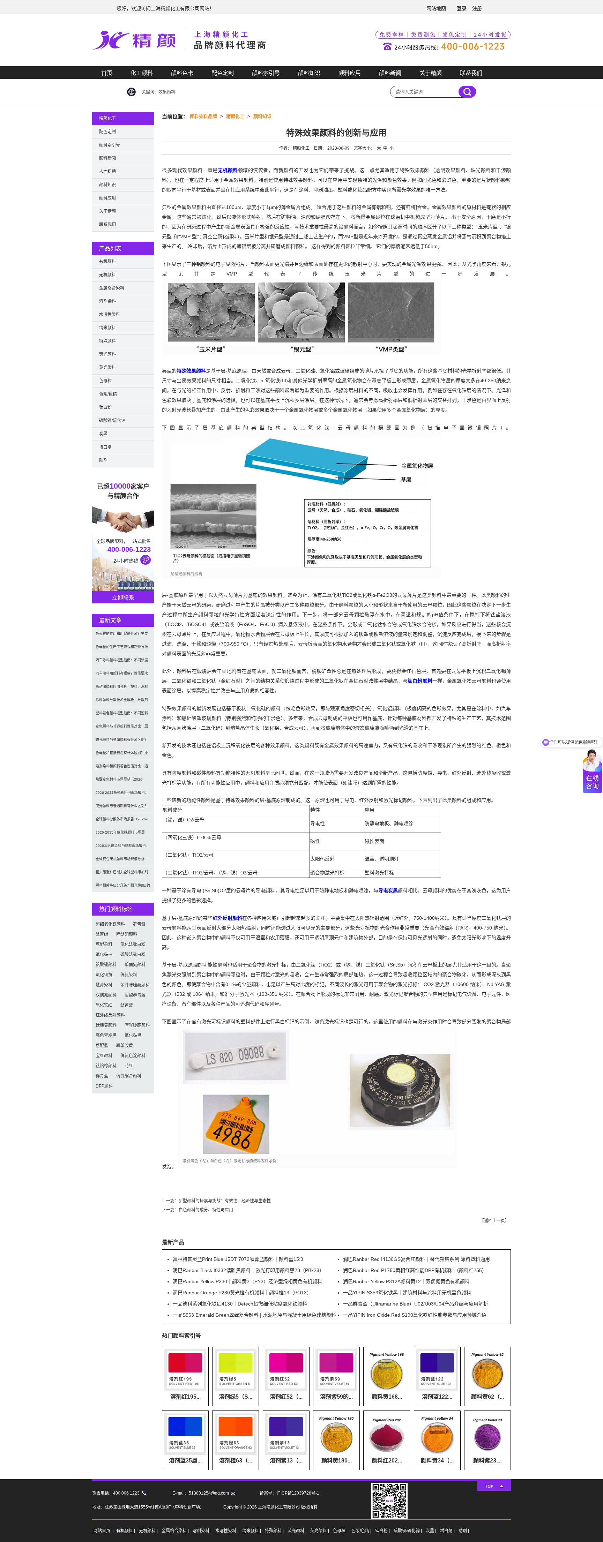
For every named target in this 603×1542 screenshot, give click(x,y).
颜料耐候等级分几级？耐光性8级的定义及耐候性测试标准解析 (123, 887)
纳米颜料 (107, 327)
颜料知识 (309, 73)
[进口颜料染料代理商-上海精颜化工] (301, 64)
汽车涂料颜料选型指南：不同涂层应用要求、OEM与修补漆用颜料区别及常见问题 (122, 662)
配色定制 (222, 73)
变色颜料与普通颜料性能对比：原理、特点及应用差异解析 (122, 728)
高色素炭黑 (106, 1035)
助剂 (103, 460)
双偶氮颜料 (106, 995)
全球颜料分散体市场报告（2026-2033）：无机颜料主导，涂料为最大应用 (122, 821)
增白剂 (105, 447)
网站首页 (102, 1530)
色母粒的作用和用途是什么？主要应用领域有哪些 (122, 636)
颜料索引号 (266, 73)
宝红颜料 (104, 1055)
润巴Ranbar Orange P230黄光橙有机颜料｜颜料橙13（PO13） (242, 1292)
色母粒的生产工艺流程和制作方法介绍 (122, 649)
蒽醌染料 (104, 944)
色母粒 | (341, 1530)
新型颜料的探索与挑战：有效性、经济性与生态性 (225, 1200)
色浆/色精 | (361, 1530)
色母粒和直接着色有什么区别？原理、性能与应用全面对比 (122, 755)
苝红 (129, 1065)
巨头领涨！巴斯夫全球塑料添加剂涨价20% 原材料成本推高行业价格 (122, 874)
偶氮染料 (128, 974)
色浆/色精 (108, 394)
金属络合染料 (111, 288)
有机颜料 (107, 261)
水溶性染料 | (227, 1530)
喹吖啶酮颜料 (137, 1025)
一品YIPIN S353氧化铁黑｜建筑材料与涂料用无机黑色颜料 (407, 1292)
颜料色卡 (182, 73)
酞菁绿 (102, 934)
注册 (477, 8)
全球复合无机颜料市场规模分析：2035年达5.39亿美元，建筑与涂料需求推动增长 (123, 861)
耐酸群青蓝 (135, 995)
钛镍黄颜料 (106, 1025)
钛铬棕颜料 (106, 1065)
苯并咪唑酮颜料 (135, 985)
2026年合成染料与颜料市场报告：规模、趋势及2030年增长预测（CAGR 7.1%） (122, 848)
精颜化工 (235, 116)
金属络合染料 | (176, 1530)
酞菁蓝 (126, 1005)
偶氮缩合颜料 (128, 1076)
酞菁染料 (104, 985)
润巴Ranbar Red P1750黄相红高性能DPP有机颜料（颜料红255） (415, 1270)
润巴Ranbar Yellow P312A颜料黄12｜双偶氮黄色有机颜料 (406, 1281)
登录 (462, 8)
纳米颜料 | (252, 1530)
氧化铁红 (104, 1005)
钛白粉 (105, 407)
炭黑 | (431, 1530)
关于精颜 (430, 73)
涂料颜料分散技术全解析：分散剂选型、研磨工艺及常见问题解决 (122, 702)
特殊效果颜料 (191, 371)
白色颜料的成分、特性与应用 (206, 1210)
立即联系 (123, 598)
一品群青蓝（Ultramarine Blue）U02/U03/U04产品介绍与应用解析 (415, 1304)
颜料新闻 (390, 73)
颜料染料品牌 (203, 116)
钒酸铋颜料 (106, 964)
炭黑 (103, 433)
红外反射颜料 (227, 918)
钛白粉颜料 (420, 681)
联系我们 (471, 73)
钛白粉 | (383, 1530)
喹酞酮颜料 (126, 934)
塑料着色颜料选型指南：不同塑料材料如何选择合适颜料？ (122, 715)
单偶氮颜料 (135, 964)
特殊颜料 (107, 341)
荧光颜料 (107, 354)
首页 (106, 73)
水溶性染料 (109, 314)
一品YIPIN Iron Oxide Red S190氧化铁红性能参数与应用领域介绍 (414, 1315)
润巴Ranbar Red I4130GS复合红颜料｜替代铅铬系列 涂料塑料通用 (416, 1259)
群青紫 (139, 924)
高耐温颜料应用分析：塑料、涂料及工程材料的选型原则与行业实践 (122, 689)
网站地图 (436, 8)
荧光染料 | (320, 1530)
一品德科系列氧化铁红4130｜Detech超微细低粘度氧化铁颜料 (240, 1304)
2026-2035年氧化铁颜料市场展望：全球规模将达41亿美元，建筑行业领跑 (122, 834)
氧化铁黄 (104, 974)
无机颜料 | (149, 1530)
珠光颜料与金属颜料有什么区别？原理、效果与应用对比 (122, 742)
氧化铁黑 (133, 1035)
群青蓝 (102, 1076)
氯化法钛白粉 (133, 944)
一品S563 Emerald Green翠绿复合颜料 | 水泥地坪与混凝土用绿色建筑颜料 (254, 1315)
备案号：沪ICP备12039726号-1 (289, 1493)
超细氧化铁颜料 (110, 924)
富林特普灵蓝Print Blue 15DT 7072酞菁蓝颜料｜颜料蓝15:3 (238, 1259)
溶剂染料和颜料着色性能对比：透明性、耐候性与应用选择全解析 (122, 768)
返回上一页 (494, 1220)
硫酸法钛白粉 (133, 954)
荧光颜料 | (297, 1530)
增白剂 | (448, 1530)
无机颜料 (228, 170)
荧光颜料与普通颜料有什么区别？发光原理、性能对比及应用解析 (122, 808)
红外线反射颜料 (110, 1015)
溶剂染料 (107, 301)
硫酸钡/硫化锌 (112, 420)
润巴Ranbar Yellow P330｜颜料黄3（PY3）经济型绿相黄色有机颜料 (247, 1281)
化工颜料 (142, 73)
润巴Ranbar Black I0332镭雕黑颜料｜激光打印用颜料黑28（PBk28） (248, 1270)
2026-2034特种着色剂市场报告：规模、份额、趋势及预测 (122, 795)
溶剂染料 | (203, 1530)
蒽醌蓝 (102, 1045)
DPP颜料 (104, 1086)
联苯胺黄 (124, 1045)
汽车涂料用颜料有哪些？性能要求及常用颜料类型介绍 (122, 675)
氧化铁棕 (104, 954)
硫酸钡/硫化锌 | (408, 1530)
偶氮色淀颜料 (133, 1055)
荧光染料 (107, 367)
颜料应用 (349, 73)
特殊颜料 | (275, 1530)
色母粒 (105, 380)
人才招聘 (107, 171)
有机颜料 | (126, 1530)
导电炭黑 (388, 890)
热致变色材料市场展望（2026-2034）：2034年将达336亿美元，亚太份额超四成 (122, 781)
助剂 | (464, 1530)
